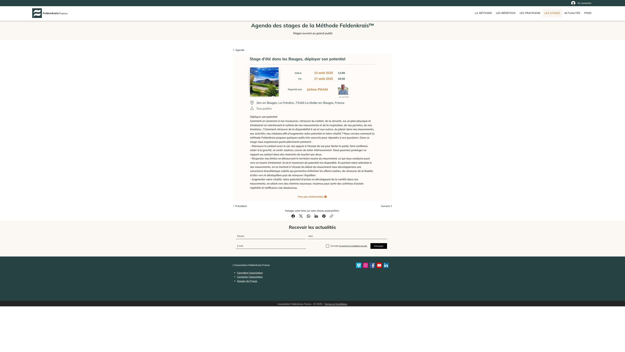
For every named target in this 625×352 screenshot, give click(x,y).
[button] (588, 13)
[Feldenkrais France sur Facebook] (372, 265)
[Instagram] (365, 265)
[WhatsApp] (308, 216)
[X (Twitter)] (301, 216)
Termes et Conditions (335, 304)
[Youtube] (379, 265)
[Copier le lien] (331, 216)
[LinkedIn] (316, 216)
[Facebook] (293, 216)
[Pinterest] (324, 216)
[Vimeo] (358, 265)
